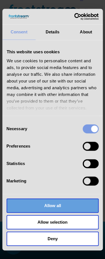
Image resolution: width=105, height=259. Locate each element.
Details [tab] (52, 31)
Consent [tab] (19, 31)
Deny (53, 238)
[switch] (91, 146)
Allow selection (52, 222)
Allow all (52, 205)
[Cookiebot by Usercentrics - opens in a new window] (75, 16)
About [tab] (86, 31)
